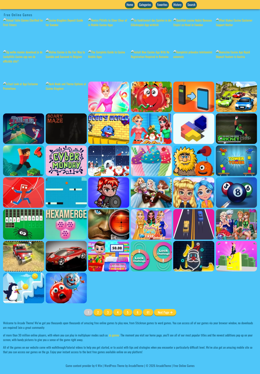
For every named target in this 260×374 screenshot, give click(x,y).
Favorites (162, 4)
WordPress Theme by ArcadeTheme (124, 365)
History (177, 4)
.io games (113, 335)
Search (191, 4)
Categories (145, 4)
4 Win (98, 365)
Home (130, 4)
